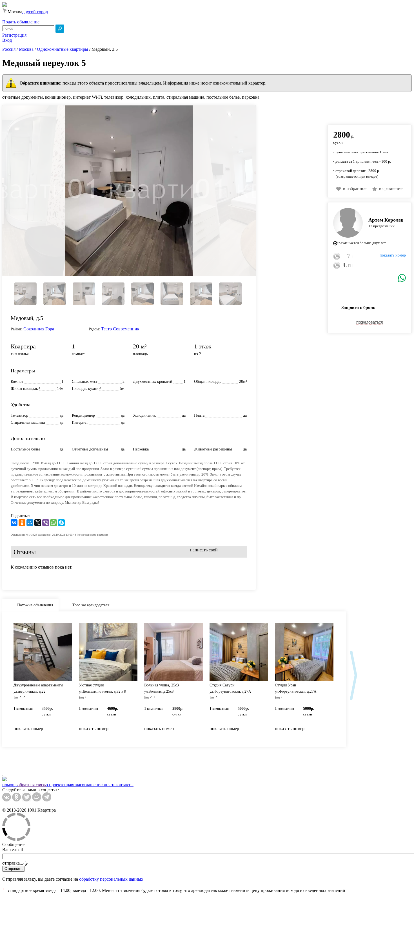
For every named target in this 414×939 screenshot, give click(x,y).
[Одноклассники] (22, 522)
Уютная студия (91, 685)
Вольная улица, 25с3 (161, 685)
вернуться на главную (348, 112)
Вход (7, 40)
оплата (109, 784)
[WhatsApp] (53, 522)
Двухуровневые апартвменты (38, 685)
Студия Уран (285, 685)
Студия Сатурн (222, 685)
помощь (9, 784)
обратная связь (31, 784)
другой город (35, 11)
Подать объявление (20, 21)
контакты (124, 784)
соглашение (91, 784)
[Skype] (61, 522)
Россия (8, 49)
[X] (37, 522)
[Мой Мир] (29, 522)
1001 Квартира (41, 810)
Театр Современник (120, 328)
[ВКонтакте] (14, 522)
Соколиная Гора (38, 328)
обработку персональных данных (111, 879)
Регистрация (14, 35)
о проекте (55, 784)
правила (72, 784)
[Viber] (45, 522)
